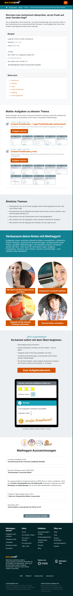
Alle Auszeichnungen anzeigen (36, 516)
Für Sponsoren (27, 543)
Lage (13, 86)
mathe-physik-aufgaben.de (50, 583)
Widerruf (28, 576)
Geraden (14, 83)
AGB (21, 576)
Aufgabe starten (19, 131)
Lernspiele (9, 542)
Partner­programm (60, 543)
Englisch (23, 565)
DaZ (22, 567)
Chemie (8, 568)
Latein (18, 565)
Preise (24, 532)
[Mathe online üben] (11, 557)
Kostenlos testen (11, 545)
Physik (26, 567)
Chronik (40, 545)
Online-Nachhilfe (24, 562)
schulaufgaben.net (12, 583)
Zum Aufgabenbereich (36, 370)
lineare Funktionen (17, 89)
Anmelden (9, 548)
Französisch (10, 567)
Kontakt (56, 546)
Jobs (55, 535)
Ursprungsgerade (17, 95)
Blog (39, 548)
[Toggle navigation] (66, 3)
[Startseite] (6, 7)
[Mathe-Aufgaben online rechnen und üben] (12, 2)
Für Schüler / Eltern (28, 535)
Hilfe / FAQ (25, 546)
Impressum (49, 576)
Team (56, 532)
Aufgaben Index (11, 539)
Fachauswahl (13, 7)
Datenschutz (39, 576)
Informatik (15, 568)
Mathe (20, 7)
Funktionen (15, 80)
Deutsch (17, 567)
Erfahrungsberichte (44, 537)
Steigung (14, 92)
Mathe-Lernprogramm (15, 561)
